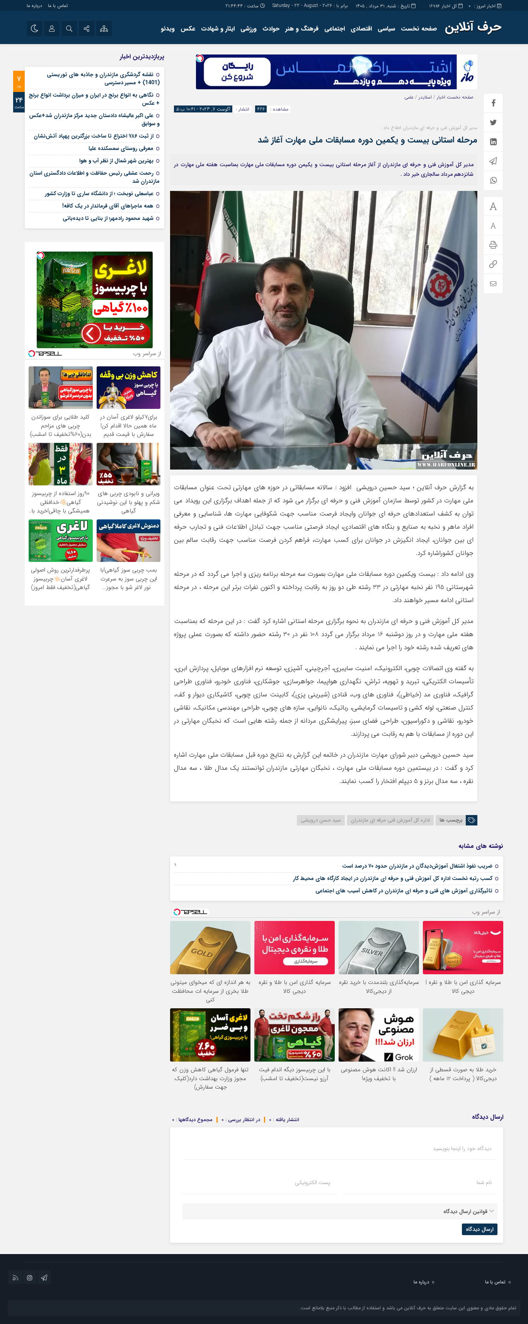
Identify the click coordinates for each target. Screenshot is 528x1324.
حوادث (270, 29)
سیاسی (386, 29)
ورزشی (248, 29)
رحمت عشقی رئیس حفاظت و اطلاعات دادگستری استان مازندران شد (94, 177)
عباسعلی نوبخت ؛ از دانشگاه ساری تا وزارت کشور (99, 193)
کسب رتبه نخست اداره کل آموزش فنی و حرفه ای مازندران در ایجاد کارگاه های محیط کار (392, 878)
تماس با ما (58, 5)
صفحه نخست (419, 29)
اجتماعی (334, 29)
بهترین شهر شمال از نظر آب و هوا (116, 161)
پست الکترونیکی (312, 1182)
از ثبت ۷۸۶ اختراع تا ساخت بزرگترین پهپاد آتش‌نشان (93, 136)
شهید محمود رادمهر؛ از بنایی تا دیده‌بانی (108, 218)
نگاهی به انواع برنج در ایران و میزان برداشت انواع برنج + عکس (94, 99)
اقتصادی (361, 29)
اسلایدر (425, 97)
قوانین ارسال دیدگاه (465, 1211)
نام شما (484, 1182)
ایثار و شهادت (218, 29)
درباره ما (34, 5)
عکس (188, 29)
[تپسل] (200, 58)
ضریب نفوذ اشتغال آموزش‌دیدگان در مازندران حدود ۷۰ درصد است (417, 866)
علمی (409, 97)
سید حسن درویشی (321, 820)
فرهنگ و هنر (302, 29)
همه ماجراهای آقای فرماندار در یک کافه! (107, 206)
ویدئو (168, 29)
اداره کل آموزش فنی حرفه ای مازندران (390, 820)
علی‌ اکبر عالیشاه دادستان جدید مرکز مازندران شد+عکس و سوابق (94, 119)
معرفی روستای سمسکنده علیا (121, 148)
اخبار (441, 97)
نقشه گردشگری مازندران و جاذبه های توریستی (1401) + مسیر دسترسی (103, 78)
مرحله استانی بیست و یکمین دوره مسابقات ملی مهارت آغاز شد (367, 139)
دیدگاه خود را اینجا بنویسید (462, 1148)
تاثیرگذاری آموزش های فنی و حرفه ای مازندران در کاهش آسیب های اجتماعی (403, 891)
